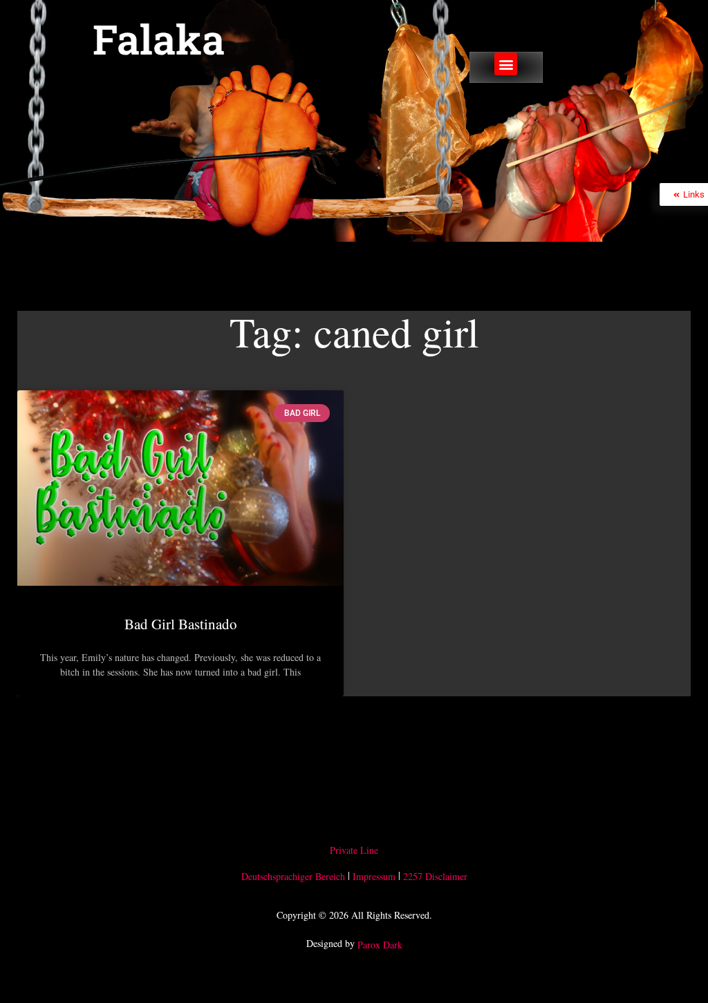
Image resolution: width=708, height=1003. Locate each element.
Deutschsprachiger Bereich (293, 876)
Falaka (159, 39)
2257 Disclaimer (435, 876)
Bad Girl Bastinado (180, 623)
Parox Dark (379, 944)
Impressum (374, 876)
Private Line (354, 850)
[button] (505, 63)
